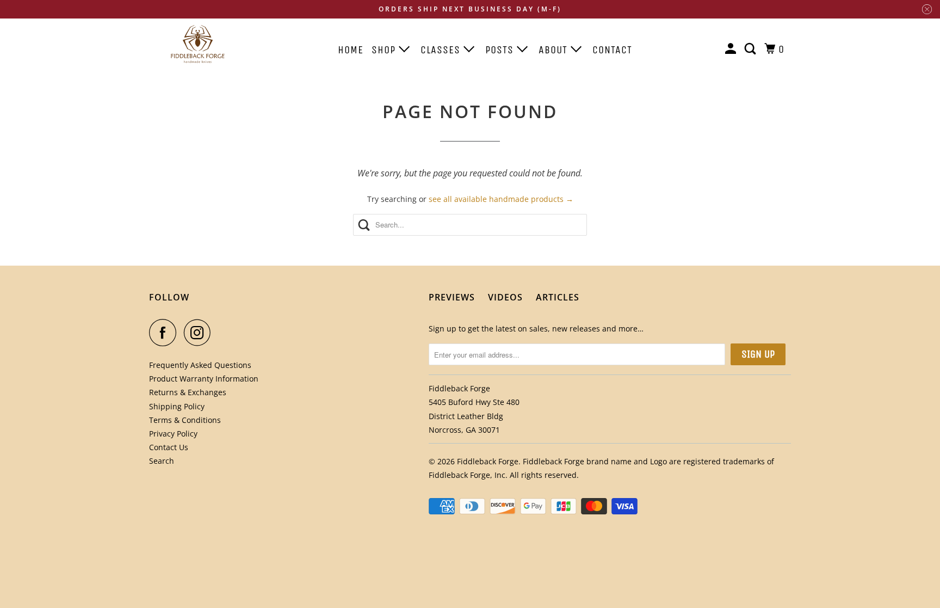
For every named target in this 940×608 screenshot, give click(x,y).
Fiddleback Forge (487, 461)
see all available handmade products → (501, 199)
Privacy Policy (173, 433)
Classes (441, 50)
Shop (385, 50)
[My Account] (732, 49)
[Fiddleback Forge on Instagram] (200, 332)
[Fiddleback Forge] (198, 44)
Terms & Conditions (185, 420)
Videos (505, 297)
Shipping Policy (177, 406)
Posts (501, 50)
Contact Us (168, 447)
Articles (557, 297)
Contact (612, 50)
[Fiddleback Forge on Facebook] (165, 332)
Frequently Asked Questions (200, 365)
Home (350, 50)
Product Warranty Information (203, 378)
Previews (452, 297)
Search (161, 461)
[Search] (751, 49)
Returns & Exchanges (187, 392)
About (555, 50)
